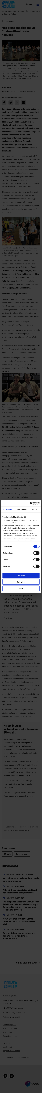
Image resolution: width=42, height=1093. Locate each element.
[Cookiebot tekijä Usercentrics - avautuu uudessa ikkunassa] (30, 503)
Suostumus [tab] (7, 509)
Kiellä (21, 588)
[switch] (36, 553)
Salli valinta (21, 582)
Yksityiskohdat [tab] (21, 509)
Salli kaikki (21, 576)
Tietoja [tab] (34, 509)
